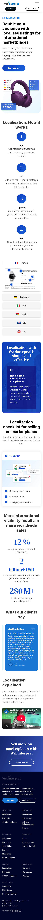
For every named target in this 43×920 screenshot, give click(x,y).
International (7, 814)
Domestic (6, 818)
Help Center (7, 890)
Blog (24, 838)
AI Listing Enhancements (28, 823)
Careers (25, 876)
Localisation (27, 814)
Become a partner (9, 894)
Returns (25, 828)
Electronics (6, 854)
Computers (6, 842)
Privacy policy (8, 903)
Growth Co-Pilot (28, 846)
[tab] (21, 263)
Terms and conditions (11, 906)
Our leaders (27, 872)
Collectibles (7, 846)
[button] (5, 385)
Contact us (6, 886)
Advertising (26, 818)
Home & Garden (8, 858)
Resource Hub (28, 842)
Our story (26, 868)
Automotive (6, 838)
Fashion (5, 850)
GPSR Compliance (9, 822)
